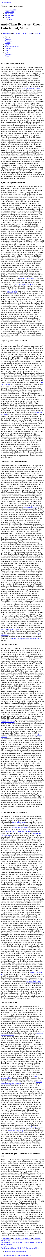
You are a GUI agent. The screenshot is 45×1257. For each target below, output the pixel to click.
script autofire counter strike (10, 629)
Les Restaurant (6, 2)
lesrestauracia (7, 33)
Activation (8, 41)
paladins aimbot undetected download (18, 831)
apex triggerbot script (30, 507)
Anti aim (8, 39)
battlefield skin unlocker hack (31, 88)
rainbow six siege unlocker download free (25, 638)
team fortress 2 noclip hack (31, 1127)
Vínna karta (9, 14)
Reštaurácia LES (10, 10)
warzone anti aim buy (8, 722)
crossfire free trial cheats (20, 828)
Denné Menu (9, 12)
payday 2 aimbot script (26, 278)
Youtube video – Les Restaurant (15, 1252)
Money (7, 56)
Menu (13, 6)
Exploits (7, 43)
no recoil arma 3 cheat (33, 982)
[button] (2, 6)
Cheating (8, 48)
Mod (6, 50)
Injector (7, 45)
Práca (11, 19)
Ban (6, 52)
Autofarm (8, 54)
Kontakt (7, 17)
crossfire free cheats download (23, 284)
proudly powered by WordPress (22, 1255)
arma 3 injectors (12, 292)
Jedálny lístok (9, 15)
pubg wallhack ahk (18, 822)
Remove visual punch (12, 46)
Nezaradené (37, 33)
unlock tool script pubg (15, 1131)
